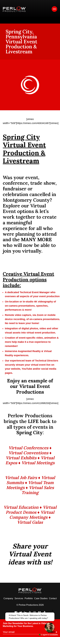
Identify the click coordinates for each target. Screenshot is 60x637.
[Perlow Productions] (14, 9)
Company (8, 598)
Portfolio (29, 598)
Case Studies (41, 598)
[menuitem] (8, 598)
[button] (29, 617)
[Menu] (54, 9)
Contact (53, 598)
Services (19, 598)
